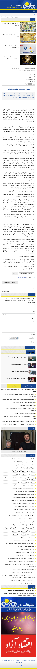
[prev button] (6, 428)
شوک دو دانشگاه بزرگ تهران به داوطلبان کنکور (24, 555)
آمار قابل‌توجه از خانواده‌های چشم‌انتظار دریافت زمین (22, 573)
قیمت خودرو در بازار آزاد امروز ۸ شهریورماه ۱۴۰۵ (12, 47)
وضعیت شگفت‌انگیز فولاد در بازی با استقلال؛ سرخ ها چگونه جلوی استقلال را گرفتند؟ (20, 566)
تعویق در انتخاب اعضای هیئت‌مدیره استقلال (24, 494)
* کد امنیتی (32, 334)
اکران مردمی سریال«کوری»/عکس (18, 451)
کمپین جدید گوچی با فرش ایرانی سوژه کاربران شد (22, 471)
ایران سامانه (15, 665)
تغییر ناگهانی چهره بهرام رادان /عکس (19, 371)
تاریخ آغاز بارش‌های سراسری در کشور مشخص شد (23, 534)
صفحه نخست (32, 68)
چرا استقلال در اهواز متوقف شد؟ (27, 405)
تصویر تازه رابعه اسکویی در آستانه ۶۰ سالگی (24, 485)
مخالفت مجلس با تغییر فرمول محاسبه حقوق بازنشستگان (21, 516)
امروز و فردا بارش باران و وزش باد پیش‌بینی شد (23, 570)
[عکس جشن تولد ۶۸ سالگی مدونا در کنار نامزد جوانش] (32, 379)
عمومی (26, 68)
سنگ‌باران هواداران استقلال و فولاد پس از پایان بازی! (22, 525)
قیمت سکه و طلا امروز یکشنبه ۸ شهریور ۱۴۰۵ (10, 35)
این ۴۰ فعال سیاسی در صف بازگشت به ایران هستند (22, 519)
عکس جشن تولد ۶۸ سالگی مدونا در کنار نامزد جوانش (16, 379)
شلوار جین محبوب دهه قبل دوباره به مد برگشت (23, 522)
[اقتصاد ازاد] (18, 645)
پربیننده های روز (28, 386)
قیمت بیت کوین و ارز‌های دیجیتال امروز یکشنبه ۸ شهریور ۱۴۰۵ (11, 58)
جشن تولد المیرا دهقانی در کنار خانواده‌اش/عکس (17, 357)
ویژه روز (14, 386)
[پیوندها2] (18, 623)
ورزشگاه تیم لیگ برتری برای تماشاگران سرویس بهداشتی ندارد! (20, 543)
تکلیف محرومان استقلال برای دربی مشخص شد (24, 402)
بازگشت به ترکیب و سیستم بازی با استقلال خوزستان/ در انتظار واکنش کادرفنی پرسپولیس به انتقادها (19, 478)
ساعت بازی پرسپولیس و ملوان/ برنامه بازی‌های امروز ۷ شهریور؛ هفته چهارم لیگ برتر (18, 390)
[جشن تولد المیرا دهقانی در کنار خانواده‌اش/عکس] (32, 358)
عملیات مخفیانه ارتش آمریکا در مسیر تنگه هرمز (23, 584)
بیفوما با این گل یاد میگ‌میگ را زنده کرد (25, 468)
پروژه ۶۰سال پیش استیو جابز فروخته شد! (24, 506)
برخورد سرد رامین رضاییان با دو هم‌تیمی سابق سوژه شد (21, 562)
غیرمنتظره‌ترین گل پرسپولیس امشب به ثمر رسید (23, 503)
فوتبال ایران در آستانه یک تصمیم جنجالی (24, 491)
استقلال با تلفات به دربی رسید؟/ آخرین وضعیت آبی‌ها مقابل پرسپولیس (18, 399)
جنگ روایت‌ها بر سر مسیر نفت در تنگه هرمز (24, 462)
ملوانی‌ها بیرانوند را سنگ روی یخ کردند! (25, 537)
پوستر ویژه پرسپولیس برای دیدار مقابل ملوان (24, 510)
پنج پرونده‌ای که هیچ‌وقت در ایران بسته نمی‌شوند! (22, 500)
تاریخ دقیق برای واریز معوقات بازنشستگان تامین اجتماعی (21, 590)
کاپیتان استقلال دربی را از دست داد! (26, 546)
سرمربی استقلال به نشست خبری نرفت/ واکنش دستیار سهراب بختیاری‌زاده (21, 409)
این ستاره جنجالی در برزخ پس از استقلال (24, 513)
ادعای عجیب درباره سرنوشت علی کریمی (25, 474)
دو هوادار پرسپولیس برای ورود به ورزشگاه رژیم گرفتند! (22, 581)
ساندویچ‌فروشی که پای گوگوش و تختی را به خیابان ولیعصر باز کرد (19, 558)
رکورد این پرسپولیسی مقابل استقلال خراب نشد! (23, 459)
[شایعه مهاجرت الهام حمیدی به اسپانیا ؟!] (32, 365)
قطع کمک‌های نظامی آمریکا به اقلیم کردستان (24, 540)
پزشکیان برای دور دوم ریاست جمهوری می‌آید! (23, 497)
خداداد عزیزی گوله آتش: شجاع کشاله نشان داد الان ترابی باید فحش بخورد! (20, 417)
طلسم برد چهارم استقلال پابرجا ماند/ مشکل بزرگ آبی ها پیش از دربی (18, 528)
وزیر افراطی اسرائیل (22, 277)
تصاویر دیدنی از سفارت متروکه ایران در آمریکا (24, 465)
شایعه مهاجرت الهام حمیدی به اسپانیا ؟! (19, 364)
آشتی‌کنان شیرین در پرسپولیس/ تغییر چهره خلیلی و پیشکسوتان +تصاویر (18, 421)
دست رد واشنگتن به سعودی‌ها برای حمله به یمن (23, 531)
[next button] (3, 428)
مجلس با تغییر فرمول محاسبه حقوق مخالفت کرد (23, 482)
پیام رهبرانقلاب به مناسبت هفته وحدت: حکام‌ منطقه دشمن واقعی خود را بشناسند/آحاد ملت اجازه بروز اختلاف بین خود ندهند (19, 577)
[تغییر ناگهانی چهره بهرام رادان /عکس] (32, 372)
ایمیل (34, 311)
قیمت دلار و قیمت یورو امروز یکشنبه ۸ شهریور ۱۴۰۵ (10, 24)
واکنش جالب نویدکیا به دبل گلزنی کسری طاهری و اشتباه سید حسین (19, 424)
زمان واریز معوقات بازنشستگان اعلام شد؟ (25, 552)
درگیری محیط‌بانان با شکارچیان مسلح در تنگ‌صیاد (23, 488)
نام (34, 304)
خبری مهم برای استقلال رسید (27, 549)
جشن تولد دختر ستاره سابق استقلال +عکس (25, 413)
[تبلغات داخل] (18, 604)
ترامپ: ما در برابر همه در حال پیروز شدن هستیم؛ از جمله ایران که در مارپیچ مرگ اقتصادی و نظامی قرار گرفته (20, 594)
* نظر (33, 318)
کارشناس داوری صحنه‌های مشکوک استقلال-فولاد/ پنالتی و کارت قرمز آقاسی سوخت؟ (19, 395)
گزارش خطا (5, 291)
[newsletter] (10, 282)
